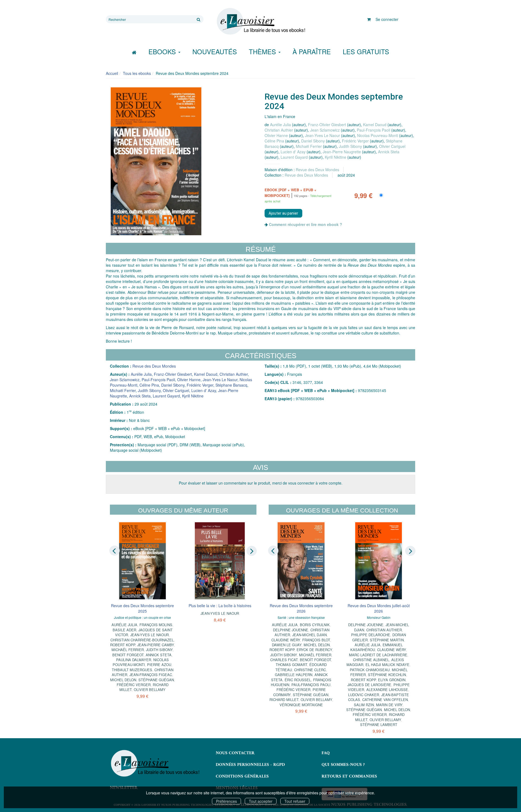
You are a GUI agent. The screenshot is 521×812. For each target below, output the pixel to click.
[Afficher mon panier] (369, 19)
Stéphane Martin (387, 639)
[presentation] (114, 550)
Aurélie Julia (280, 124)
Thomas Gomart (291, 664)
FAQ (326, 753)
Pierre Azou (159, 664)
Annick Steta (388, 151)
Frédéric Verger (355, 141)
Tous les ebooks (137, 73)
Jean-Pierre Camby (155, 644)
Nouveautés (214, 51)
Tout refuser (294, 801)
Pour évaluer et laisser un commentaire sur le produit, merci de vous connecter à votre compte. (260, 483)
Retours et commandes (349, 776)
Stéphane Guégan (156, 679)
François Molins (155, 624)
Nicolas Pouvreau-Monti (377, 135)
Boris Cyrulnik (315, 624)
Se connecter (387, 19)
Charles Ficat (284, 659)
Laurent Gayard (294, 157)
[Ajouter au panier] (283, 213)
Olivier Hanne (276, 135)
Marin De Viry (389, 704)
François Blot (316, 639)
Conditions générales (242, 776)
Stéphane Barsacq (231, 385)
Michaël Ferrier (309, 146)
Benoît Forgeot (128, 654)
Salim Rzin (364, 704)
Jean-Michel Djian (309, 634)
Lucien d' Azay (293, 151)
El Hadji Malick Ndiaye (387, 664)
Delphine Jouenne (290, 629)
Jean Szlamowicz (325, 130)
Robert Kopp (122, 644)
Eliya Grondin (391, 679)
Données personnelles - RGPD (250, 765)
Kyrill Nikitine (335, 157)
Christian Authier (279, 130)
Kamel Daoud (374, 124)
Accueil (112, 73)
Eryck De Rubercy (314, 649)
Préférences (226, 801)
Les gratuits (366, 51)
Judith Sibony (350, 146)
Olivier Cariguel (392, 146)
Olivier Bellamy (150, 689)
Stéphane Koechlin (387, 674)
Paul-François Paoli (373, 130)
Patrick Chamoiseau (370, 669)
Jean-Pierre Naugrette (342, 151)
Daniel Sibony (313, 141)
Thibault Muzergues (132, 669)
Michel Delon (123, 679)
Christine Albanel (371, 659)
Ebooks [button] (163, 51)
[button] (156, 161)
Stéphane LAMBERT (378, 724)
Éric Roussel (298, 679)
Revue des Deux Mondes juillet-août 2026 (379, 608)
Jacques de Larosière (369, 684)
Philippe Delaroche (370, 634)
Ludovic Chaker (363, 694)
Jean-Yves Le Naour (322, 135)
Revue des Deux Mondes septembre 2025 (142, 608)
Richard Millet (283, 699)
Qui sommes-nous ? (343, 765)
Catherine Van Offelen (385, 699)
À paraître (312, 51)
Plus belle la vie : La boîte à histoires (220, 605)
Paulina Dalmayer (133, 659)
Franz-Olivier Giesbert (327, 124)
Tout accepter (260, 801)
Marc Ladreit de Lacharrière (378, 654)
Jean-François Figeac (150, 674)
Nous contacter (235, 753)
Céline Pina (274, 141)
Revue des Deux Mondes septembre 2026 (301, 608)
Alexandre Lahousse (387, 689)
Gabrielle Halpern (293, 674)
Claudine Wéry (285, 639)
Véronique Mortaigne (301, 704)
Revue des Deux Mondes (317, 169)
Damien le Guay (286, 644)
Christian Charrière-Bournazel (142, 639)
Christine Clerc (310, 669)
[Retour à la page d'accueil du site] (260, 21)
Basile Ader (124, 629)
